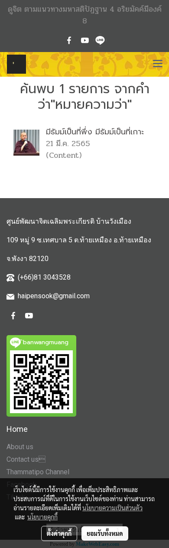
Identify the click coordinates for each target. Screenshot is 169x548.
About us (19, 447)
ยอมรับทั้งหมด (105, 533)
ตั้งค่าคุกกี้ (59, 533)
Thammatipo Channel (37, 472)
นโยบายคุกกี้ (42, 517)
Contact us (26, 459)
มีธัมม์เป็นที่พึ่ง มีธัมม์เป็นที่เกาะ (95, 132)
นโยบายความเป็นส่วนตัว (112, 508)
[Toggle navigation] (157, 64)
